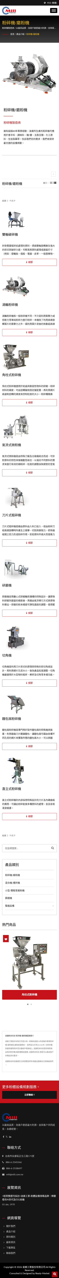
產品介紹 (20, 34)
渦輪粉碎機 (10, 304)
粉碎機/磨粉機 (32, 34)
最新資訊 (10, 1242)
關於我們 (10, 1226)
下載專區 (10, 1248)
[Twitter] (7, 1137)
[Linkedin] (10, 1137)
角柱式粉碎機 (11, 375)
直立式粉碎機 (11, 788)
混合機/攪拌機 (12, 883)
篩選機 (8, 898)
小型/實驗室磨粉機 (14, 890)
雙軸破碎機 (10, 234)
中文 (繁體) (52, 3)
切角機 (7, 655)
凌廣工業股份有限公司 (33, 1267)
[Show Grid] (51, 183)
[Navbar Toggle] (53, 10)
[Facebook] (3, 1137)
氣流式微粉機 (11, 445)
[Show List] (55, 183)
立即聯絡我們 (48, 1061)
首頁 (12, 34)
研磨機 (7, 585)
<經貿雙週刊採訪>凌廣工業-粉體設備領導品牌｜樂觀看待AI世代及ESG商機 (29, 1197)
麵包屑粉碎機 (11, 718)
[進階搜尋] (55, 1274)
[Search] (53, 848)
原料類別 (10, 1237)
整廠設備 (9, 906)
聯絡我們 (10, 1253)
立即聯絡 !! (29, 1095)
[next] (53, 174)
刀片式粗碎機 (11, 515)
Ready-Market (42, 1273)
